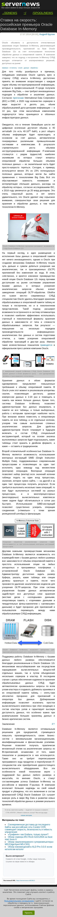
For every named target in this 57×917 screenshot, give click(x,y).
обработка (34, 68)
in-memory (13, 68)
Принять (28, 913)
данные (26, 68)
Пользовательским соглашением (19, 901)
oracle (20, 68)
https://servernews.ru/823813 (25, 880)
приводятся (46, 345)
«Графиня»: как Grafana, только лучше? (28, 834)
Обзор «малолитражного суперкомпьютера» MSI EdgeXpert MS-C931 (29, 843)
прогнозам (18, 98)
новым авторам (26, 815)
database (5, 68)
